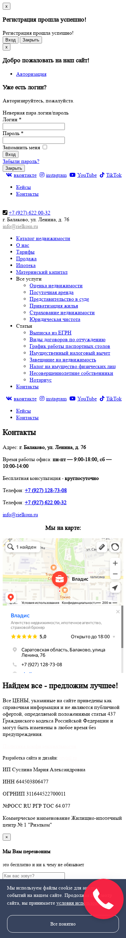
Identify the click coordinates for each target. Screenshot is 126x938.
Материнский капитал (42, 272)
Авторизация (31, 74)
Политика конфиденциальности (39, 746)
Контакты (27, 194)
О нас (22, 245)
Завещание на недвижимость (63, 359)
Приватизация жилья (54, 305)
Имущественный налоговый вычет (70, 353)
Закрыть (31, 39)
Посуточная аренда (52, 292)
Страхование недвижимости (62, 312)
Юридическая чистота (55, 319)
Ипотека (26, 265)
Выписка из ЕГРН (51, 332)
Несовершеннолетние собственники (71, 373)
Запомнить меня (22, 147)
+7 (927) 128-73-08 (46, 490)
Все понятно (63, 924)
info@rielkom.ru (20, 226)
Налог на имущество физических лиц (73, 366)
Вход (10, 39)
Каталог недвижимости (43, 238)
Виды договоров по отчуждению (68, 339)
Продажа (26, 258)
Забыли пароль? (21, 161)
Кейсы (23, 187)
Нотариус (41, 380)
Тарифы (25, 252)
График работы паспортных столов (70, 346)
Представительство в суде (59, 299)
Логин (12, 119)
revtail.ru (68, 758)
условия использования (82, 903)
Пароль (13, 133)
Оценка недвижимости (56, 285)
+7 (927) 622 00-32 (29, 212)
